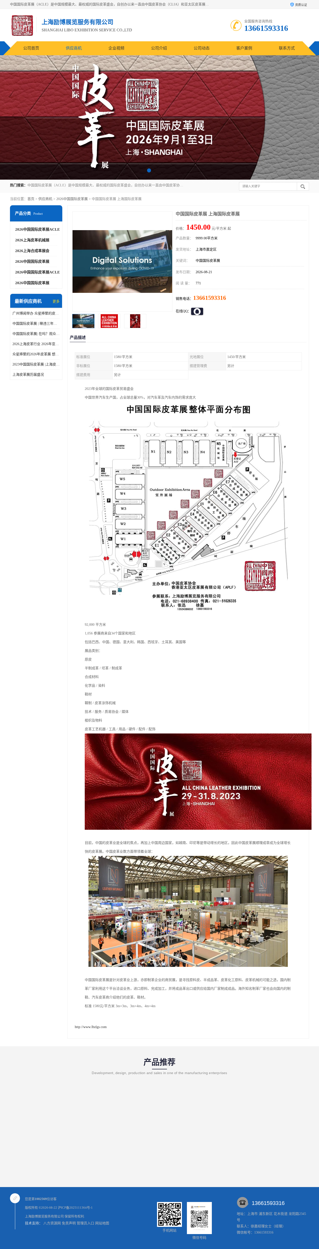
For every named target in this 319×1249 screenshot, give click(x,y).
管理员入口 (85, 1223)
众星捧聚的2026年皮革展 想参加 (36, 354)
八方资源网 (52, 1223)
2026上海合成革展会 (32, 251)
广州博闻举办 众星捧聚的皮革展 (36, 313)
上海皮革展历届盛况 (28, 374)
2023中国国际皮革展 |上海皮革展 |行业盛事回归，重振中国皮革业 (36, 364)
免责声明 (69, 1223)
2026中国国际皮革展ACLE (37, 229)
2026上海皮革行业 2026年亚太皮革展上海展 (36, 344)
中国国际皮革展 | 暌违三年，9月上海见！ (36, 323)
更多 (56, 301)
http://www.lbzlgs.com (91, 1027)
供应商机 (74, 48)
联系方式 (287, 48)
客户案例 (244, 48)
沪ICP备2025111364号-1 (75, 1207)
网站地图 (102, 1223)
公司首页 (31, 48)
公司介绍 (159, 48)
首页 (30, 199)
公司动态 (202, 48)
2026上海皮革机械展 (32, 240)
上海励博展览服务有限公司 (44, 1216)
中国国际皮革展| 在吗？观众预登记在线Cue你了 (36, 334)
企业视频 (116, 48)
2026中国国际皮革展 (72, 199)
